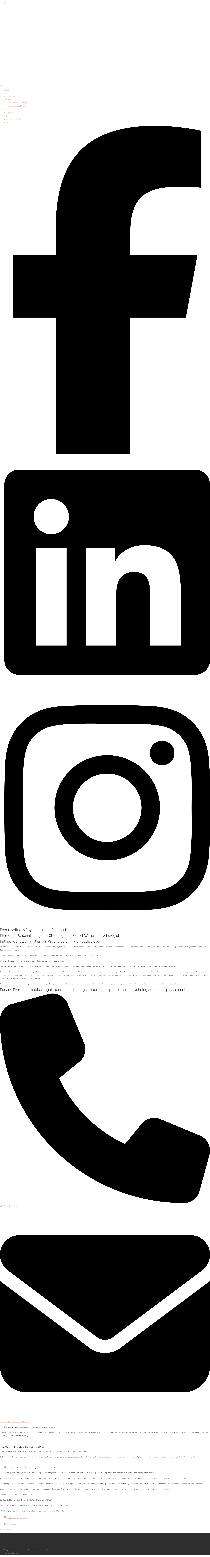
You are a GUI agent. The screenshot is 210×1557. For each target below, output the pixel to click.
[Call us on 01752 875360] (105, 1202)
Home (6, 90)
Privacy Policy (6, 1529)
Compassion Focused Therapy (15, 106)
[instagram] (107, 924)
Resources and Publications (14, 119)
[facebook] (107, 453)
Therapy (7, 99)
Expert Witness (9, 96)
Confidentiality (9, 113)
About (6, 93)
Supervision (8, 116)
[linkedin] (107, 689)
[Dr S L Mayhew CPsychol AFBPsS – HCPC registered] (10, 1525)
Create (18, 1553)
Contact (7, 109)
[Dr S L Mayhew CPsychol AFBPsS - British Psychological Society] (16, 1518)
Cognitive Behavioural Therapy (15, 103)
